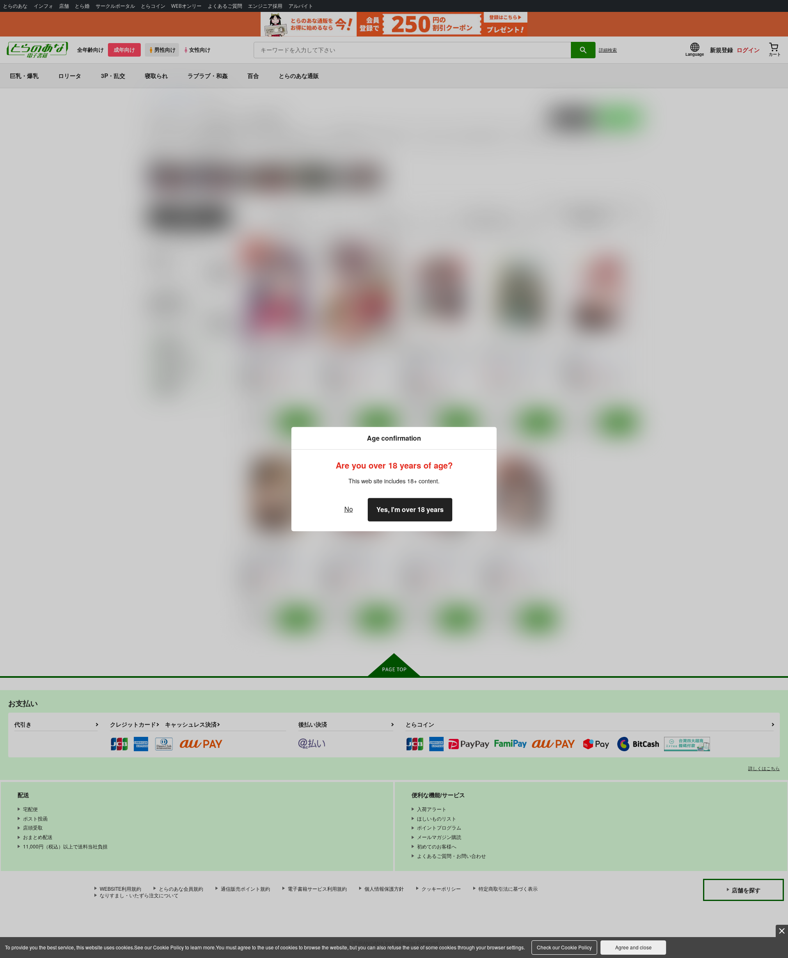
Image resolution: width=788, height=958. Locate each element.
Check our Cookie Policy (564, 947)
